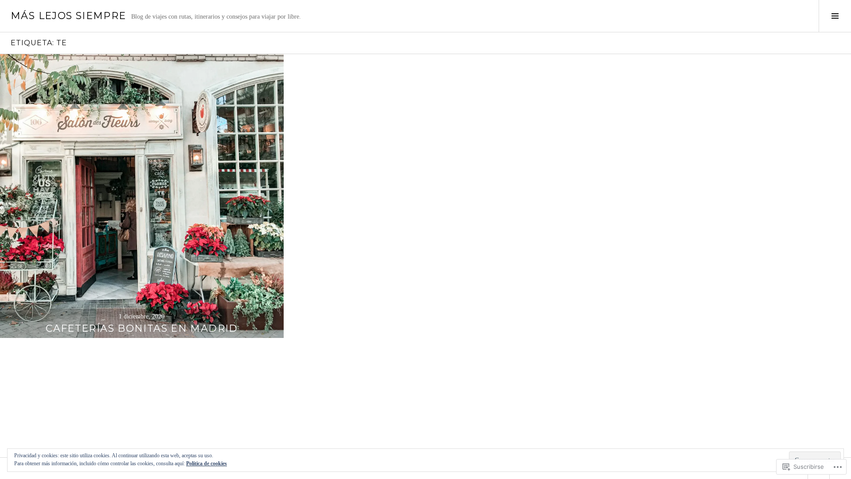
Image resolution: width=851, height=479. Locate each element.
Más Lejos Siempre (68, 16)
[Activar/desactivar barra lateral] (835, 16)
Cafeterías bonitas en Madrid (142, 328)
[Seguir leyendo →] (142, 196)
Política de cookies (206, 463)
